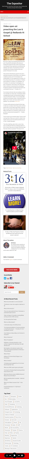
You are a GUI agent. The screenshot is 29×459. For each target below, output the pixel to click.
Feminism (7, 419)
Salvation (14, 438)
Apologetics (13, 396)
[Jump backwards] (10, 455)
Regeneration (14, 435)
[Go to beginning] (7, 455)
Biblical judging (12, 399)
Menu (2, 11)
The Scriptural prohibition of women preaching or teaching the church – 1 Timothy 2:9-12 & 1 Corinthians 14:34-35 (14, 329)
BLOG (6, 16)
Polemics (21, 430)
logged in (11, 259)
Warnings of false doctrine (11, 448)
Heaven (15, 422)
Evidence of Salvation (9, 414)
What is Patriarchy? (8, 337)
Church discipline (8, 401)
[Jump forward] (19, 455)
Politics (11, 432)
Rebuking (7, 435)
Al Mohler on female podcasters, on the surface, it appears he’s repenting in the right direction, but (14, 344)
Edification (7, 409)
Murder (6, 427)
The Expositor (14, 3)
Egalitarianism (15, 409)
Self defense (8, 440)
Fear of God (18, 417)
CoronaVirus (17, 401)
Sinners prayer (8, 443)
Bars (6, 399)
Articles (20, 396)
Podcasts (14, 430)
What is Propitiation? (8, 339)
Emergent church (9, 412)
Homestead (7, 425)
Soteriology (16, 443)
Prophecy (17, 432)
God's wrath (14, 419)
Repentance (7, 438)
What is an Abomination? (9, 322)
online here (17, 101)
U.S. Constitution (14, 445)
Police (6, 432)
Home (2, 16)
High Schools (9, 168)
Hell (20, 422)
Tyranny (7, 445)
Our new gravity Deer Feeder (10, 319)
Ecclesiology (19, 406)
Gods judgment (8, 422)
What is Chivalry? (7, 360)
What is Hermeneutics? (9, 308)
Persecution (7, 430)
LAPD (19, 425)
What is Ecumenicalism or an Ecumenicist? (13, 301)
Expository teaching (9, 417)
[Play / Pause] (14, 455)
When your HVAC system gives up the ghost (13, 367)
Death (6, 404)
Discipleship (12, 404)
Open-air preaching (17, 168)
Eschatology (17, 412)
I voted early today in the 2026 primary (12, 324)
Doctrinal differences (9, 406)
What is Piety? (7, 353)
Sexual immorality (17, 440)
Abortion (7, 396)
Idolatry (14, 425)
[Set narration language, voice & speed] (22, 455)
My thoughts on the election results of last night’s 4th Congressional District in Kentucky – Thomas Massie (14, 350)
